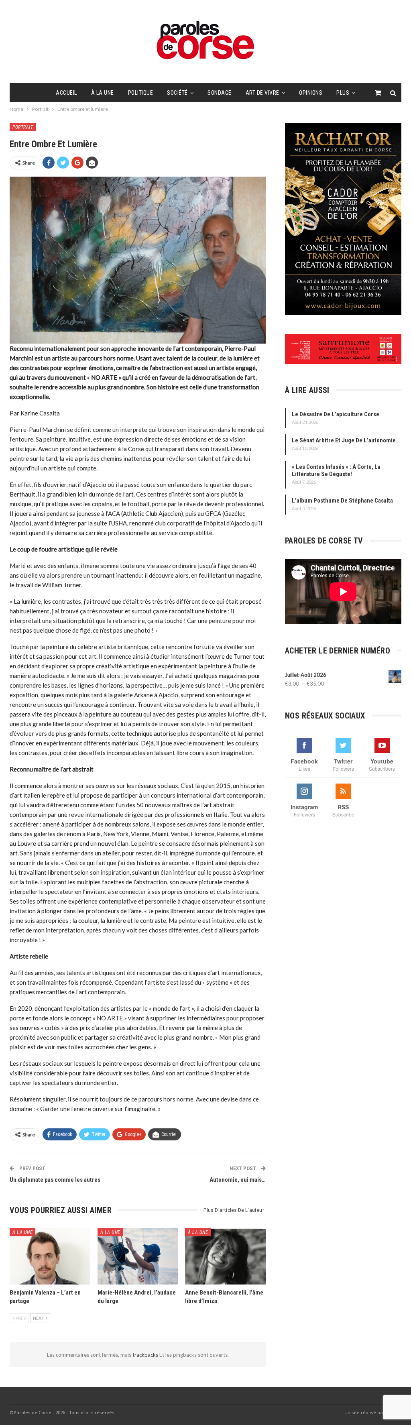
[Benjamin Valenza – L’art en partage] (50, 1256)
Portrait (22, 127)
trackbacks (145, 1355)
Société (177, 93)
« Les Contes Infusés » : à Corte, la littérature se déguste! (336, 470)
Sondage (220, 93)
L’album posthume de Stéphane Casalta (342, 500)
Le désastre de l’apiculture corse (335, 414)
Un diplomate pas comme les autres (56, 1179)
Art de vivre (262, 93)
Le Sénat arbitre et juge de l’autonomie (344, 440)
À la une (102, 93)
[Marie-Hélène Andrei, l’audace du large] (138, 1256)
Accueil (66, 93)
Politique (140, 93)
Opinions (310, 93)
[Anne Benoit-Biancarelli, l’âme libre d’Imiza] (225, 1256)
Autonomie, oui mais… (238, 1179)
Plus (342, 93)
